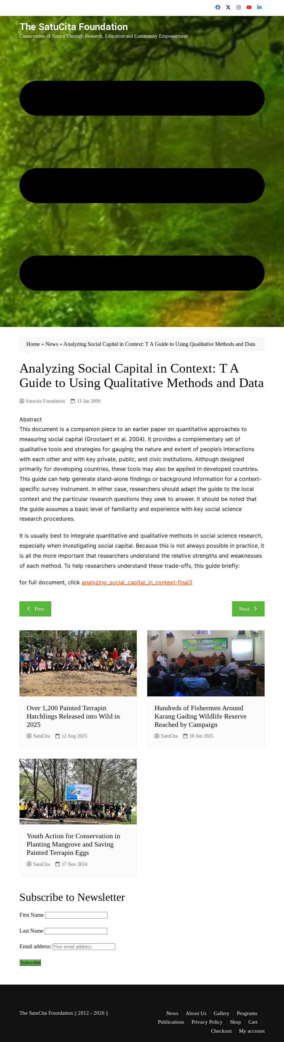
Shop (235, 1022)
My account (252, 1031)
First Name (31, 915)
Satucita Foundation (45, 401)
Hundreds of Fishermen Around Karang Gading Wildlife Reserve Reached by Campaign (200, 716)
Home (33, 344)
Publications (171, 1022)
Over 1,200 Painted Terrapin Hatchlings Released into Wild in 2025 (73, 716)
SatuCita (41, 736)
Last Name (31, 931)
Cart (252, 1022)
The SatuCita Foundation (73, 27)
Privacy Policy (207, 1022)
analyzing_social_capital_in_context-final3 (137, 582)
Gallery (222, 1013)
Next (244, 609)
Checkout (221, 1031)
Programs (247, 1013)
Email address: (36, 946)
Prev (39, 609)
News (51, 344)
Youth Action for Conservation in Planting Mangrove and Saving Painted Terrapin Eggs (73, 844)
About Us (196, 1013)
